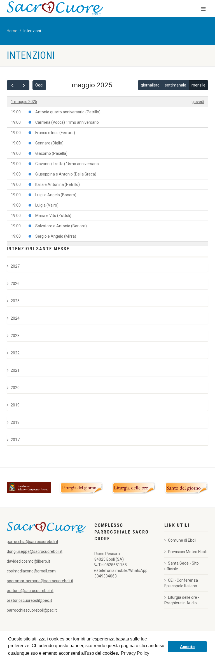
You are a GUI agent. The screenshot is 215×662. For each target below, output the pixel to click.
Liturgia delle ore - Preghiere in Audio (181, 600)
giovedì (197, 101)
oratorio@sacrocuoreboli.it (30, 590)
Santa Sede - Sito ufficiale (181, 566)
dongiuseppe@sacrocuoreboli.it (34, 551)
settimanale (175, 85)
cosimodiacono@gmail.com (31, 571)
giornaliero (150, 85)
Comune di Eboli (182, 540)
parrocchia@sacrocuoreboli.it (32, 541)
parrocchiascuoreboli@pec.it (32, 610)
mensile (198, 85)
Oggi (39, 85)
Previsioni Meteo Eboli (187, 551)
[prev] (12, 85)
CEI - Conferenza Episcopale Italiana (181, 583)
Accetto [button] (187, 646)
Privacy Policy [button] (135, 653)
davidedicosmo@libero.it (28, 561)
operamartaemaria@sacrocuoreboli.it (40, 581)
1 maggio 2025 (24, 101)
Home (12, 31)
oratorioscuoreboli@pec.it (29, 600)
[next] (23, 85)
